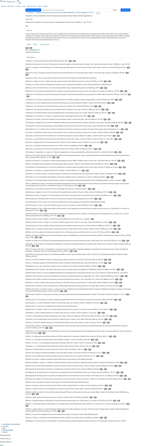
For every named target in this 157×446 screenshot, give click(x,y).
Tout (114, 10)
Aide (4, 428)
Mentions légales (8, 430)
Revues (4, 6)
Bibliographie (31, 57)
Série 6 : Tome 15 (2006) (78, 12)
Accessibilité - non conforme (11, 424)
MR (27, 48)
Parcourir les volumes (33, 10)
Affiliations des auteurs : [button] (33, 52)
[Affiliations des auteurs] (34, 19)
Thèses (40, 6)
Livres (24, 6)
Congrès (18, 6)
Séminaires (10, 6)
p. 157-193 (90, 12)
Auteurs (45, 6)
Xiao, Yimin (29, 19)
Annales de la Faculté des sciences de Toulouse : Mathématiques (54, 12)
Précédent (31, 12)
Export (35, 44)
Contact (5, 432)
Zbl (30, 48)
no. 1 (98, 13)
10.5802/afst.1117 (34, 50)
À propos (5, 426)
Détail (29, 44)
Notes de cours (31, 6)
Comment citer (44, 44)
